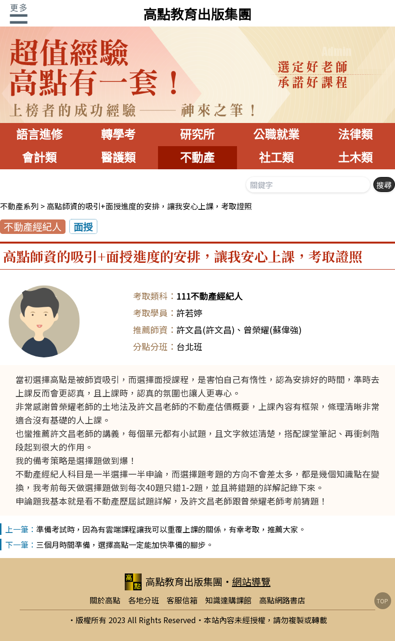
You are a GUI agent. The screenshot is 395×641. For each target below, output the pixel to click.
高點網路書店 (282, 600)
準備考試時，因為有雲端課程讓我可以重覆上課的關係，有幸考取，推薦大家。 (171, 529)
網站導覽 (251, 581)
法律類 (355, 134)
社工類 (276, 157)
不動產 (197, 157)
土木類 (355, 157)
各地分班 (143, 600)
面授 (83, 226)
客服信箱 (182, 600)
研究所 (197, 134)
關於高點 (105, 600)
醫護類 (118, 157)
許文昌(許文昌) (205, 329)
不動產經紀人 (33, 226)
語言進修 (39, 134)
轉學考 (118, 134)
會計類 (39, 157)
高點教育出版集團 (197, 13)
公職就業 (276, 134)
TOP (382, 601)
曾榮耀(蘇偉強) (272, 329)
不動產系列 (19, 206)
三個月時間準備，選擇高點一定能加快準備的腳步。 (124, 544)
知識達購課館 (228, 600)
